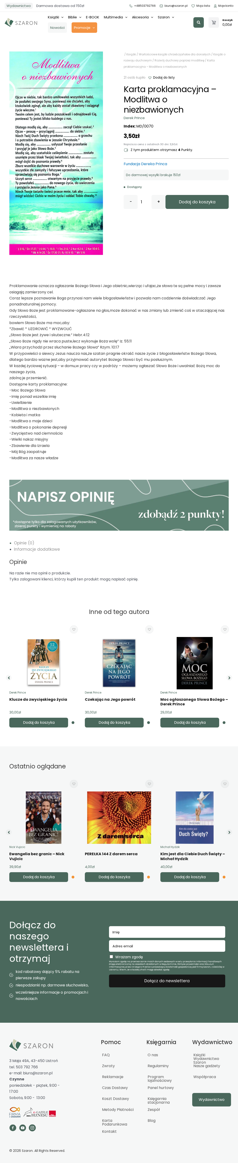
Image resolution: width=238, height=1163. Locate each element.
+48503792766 (145, 6)
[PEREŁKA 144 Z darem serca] (119, 817)
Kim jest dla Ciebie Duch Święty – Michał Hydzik (192, 856)
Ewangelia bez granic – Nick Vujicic (36, 856)
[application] (61, 17)
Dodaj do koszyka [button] (39, 722)
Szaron (164, 17)
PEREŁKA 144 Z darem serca (111, 854)
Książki (53, 17)
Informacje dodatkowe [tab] (37, 549)
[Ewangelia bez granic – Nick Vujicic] (43, 817)
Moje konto (225, 6)
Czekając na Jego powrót (110, 699)
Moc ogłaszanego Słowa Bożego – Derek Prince (194, 702)
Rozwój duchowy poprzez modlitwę (179, 60)
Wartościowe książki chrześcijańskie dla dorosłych (175, 54)
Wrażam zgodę (129, 957)
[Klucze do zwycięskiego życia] (43, 663)
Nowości (57, 27)
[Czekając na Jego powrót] (119, 663)
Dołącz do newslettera (167, 981)
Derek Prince (134, 117)
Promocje (82, 27)
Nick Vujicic (17, 847)
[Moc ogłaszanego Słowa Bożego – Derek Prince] (195, 663)
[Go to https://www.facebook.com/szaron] (12, 1128)
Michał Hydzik (170, 847)
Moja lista (203, 6)
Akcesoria (140, 17)
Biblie (72, 17)
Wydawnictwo (19, 5)
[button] (198, 22)
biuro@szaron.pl (176, 6)
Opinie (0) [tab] (24, 543)
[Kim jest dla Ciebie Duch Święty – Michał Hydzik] (195, 817)
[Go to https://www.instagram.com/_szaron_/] (32, 1128)
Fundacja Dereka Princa (145, 164)
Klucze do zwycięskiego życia (38, 699)
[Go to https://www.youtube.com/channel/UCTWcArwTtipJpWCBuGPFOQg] (22, 1128)
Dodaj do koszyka (197, 202)
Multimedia (113, 17)
